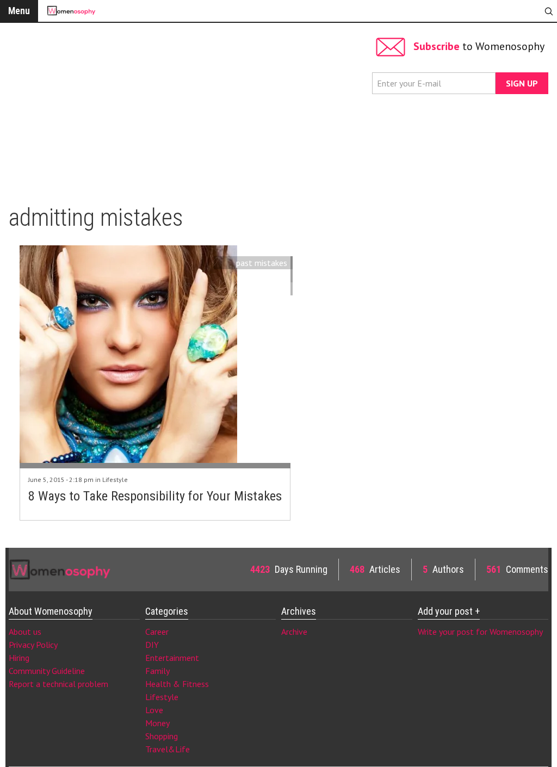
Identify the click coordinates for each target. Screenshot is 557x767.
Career (157, 631)
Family (157, 670)
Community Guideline (47, 670)
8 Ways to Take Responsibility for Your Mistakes (155, 496)
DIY (152, 644)
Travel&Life (167, 749)
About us (25, 631)
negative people (257, 288)
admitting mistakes (252, 275)
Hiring (19, 657)
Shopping (161, 736)
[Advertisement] (188, 109)
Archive (294, 631)
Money (157, 722)
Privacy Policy (33, 644)
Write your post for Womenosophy (480, 631)
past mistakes (261, 262)
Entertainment (172, 657)
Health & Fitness (177, 683)
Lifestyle (115, 479)
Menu (19, 10)
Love (154, 709)
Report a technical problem (58, 683)
